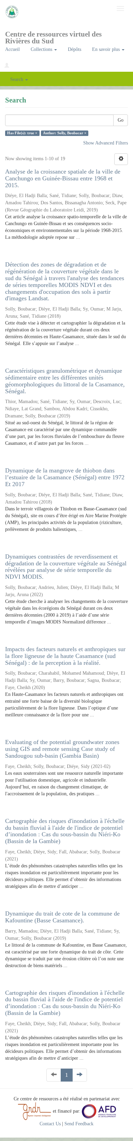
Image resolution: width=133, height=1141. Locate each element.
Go (120, 120)
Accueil (12, 49)
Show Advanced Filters (105, 143)
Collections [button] (42, 49)
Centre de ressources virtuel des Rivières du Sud (53, 36)
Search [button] (17, 79)
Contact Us (50, 1123)
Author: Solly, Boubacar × (64, 133)
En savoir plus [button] (106, 49)
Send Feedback (78, 1123)
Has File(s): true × (22, 133)
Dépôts (74, 49)
